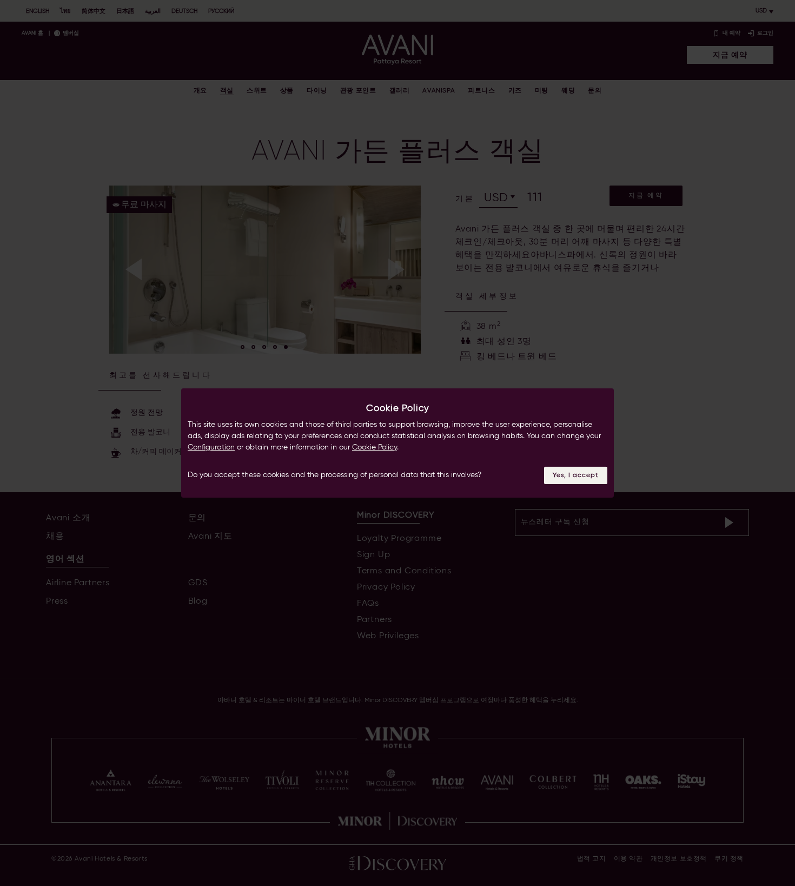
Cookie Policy (374, 447)
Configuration (211, 447)
